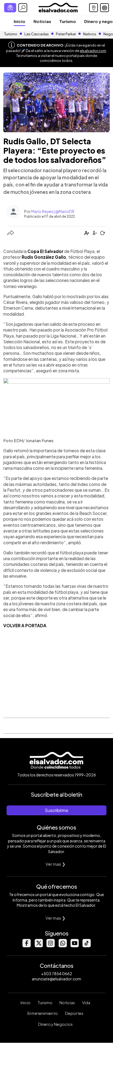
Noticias (42, 21)
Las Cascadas (36, 34)
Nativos (89, 34)
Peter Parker (66, 34)
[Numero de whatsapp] (62, 945)
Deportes (74, 1013)
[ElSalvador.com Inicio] (58, 7)
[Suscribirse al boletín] (10, 7)
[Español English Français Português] (104, 7)
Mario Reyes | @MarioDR (52, 211)
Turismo (67, 21)
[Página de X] (38, 945)
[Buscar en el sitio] (22, 7)
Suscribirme (56, 810)
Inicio (19, 21)
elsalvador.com (93, 50)
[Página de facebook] (26, 945)
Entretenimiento (42, 1013)
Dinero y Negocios (55, 1024)
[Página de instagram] (50, 945)
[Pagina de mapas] (93, 7)
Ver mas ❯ (56, 863)
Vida (86, 1002)
